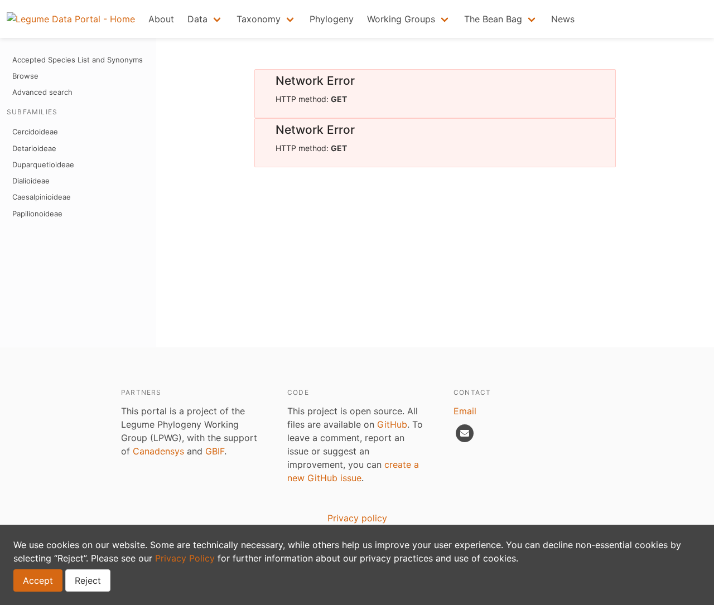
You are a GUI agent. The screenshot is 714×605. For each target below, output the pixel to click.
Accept (38, 580)
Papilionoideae (37, 213)
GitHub (392, 424)
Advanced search (42, 92)
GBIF (214, 451)
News (563, 19)
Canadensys (158, 451)
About (161, 19)
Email (465, 411)
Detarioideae (34, 148)
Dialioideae (31, 180)
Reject (88, 580)
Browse (25, 75)
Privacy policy (357, 518)
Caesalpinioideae (41, 196)
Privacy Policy (185, 558)
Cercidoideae (35, 131)
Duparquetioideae (43, 164)
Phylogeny (332, 19)
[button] (205, 19)
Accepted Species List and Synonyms (77, 59)
